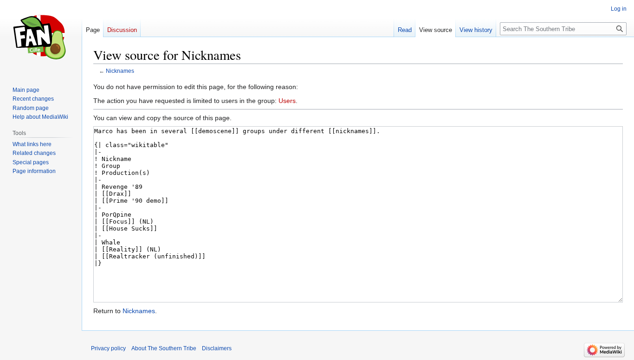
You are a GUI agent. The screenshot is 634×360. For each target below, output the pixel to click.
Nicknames (120, 71)
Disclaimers (217, 348)
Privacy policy (108, 348)
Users (287, 100)
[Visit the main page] (41, 37)
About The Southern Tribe (163, 348)
